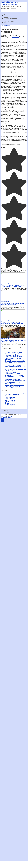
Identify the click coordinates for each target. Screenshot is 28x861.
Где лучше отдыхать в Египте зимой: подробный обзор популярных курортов (12, 323)
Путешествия (15, 37)
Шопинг (6, 17)
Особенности (7, 20)
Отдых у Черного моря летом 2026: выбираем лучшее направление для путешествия (13, 286)
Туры (5, 14)
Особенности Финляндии (12, 394)
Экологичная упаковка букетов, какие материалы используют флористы (14, 358)
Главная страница (5, 25)
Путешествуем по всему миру (9, 4)
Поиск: (3, 10)
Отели (5, 15)
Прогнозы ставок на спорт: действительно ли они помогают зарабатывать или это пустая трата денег (14, 376)
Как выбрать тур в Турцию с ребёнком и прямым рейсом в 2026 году (15, 366)
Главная (6, 410)
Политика (6, 412)
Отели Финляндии (10, 397)
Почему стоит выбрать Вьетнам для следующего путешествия (15, 354)
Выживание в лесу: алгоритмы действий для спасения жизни (13, 351)
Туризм (7, 403)
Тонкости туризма (9, 21)
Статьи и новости (10, 400)
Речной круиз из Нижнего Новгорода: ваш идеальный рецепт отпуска (12, 303)
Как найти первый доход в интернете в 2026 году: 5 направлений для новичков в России (15, 371)
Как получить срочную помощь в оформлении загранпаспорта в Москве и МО (14, 386)
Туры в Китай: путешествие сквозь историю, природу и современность (13, 340)
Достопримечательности (10, 18)
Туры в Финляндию (10, 404)
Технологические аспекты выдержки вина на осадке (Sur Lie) (15, 380)
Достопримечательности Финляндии (15, 393)
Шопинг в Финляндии (11, 405)
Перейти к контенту (6, 1)
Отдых (5, 22)
